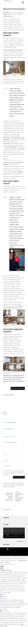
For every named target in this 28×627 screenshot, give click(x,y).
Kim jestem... (14, 19)
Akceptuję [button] (7, 562)
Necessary (4, 596)
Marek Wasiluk (11, 422)
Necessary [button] (2, 594)
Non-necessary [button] (3, 609)
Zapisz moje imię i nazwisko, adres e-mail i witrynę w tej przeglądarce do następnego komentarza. (14, 472)
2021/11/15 (14, 21)
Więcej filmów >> (21, 541)
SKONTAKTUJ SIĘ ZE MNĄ (17, 388)
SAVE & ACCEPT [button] (4, 626)
